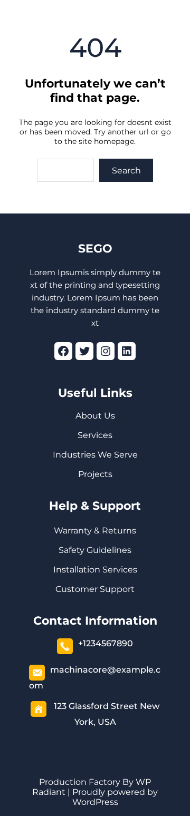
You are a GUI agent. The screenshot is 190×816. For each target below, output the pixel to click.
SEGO (95, 248)
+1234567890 (105, 643)
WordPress (95, 802)
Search (126, 171)
